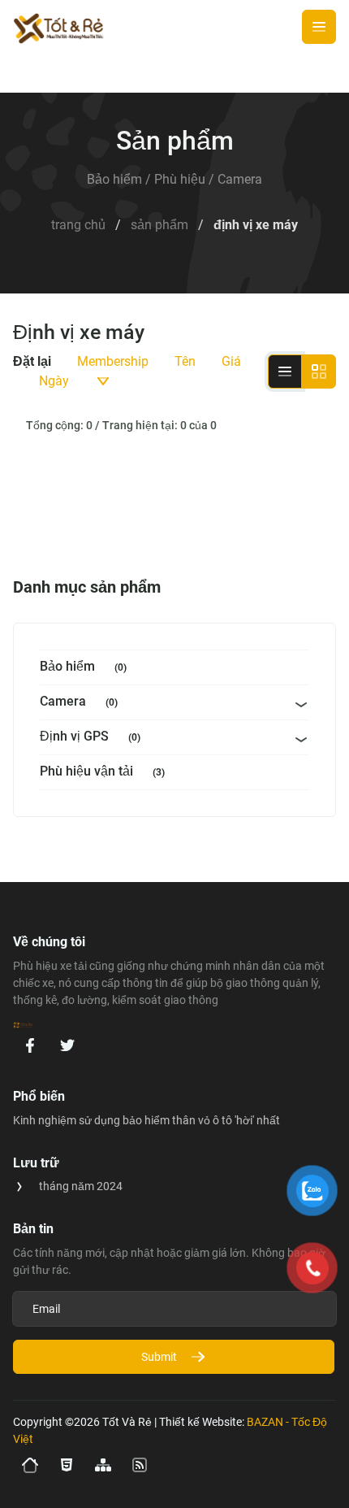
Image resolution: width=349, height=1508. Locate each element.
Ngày (54, 381)
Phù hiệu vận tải (102, 771)
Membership (113, 361)
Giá (231, 361)
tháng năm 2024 (81, 1186)
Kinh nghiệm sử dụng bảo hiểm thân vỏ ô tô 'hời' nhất (146, 1120)
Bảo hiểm (83, 666)
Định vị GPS (90, 736)
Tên (185, 361)
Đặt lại (32, 361)
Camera (79, 701)
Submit (159, 1356)
